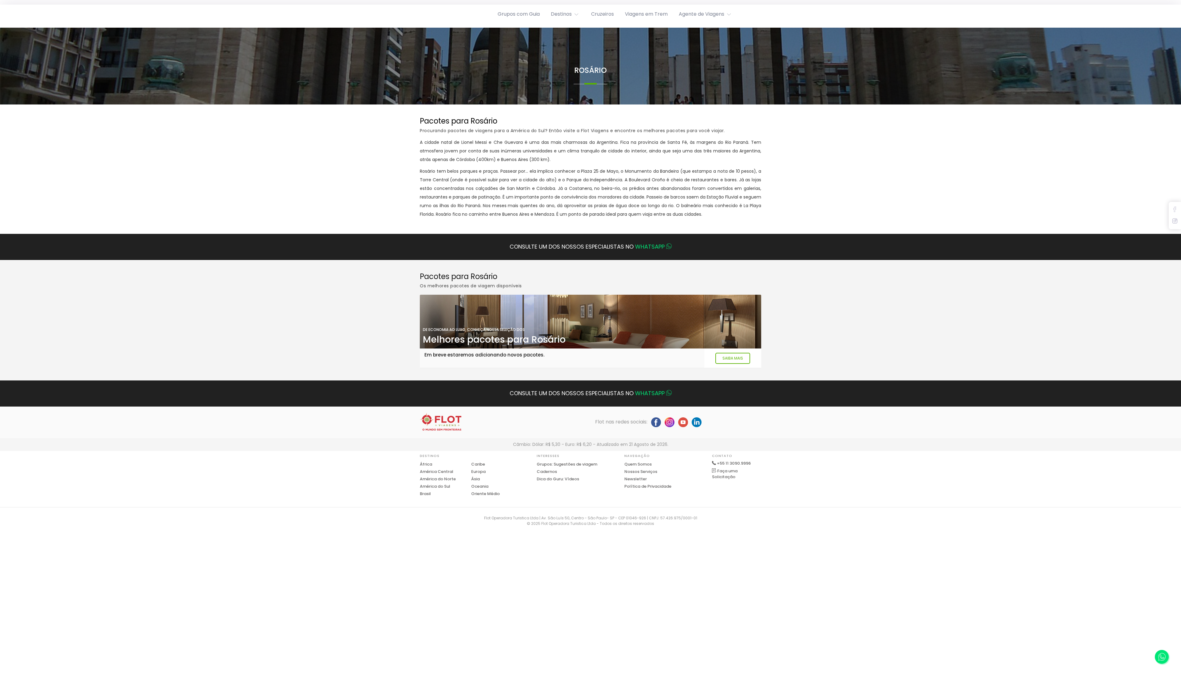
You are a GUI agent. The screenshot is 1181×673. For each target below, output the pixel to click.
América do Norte (438, 479)
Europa (478, 471)
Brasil (425, 494)
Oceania (479, 486)
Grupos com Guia (519, 14)
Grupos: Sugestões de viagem (567, 464)
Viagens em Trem (646, 14)
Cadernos (547, 471)
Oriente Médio (485, 494)
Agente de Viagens (701, 14)
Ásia (475, 479)
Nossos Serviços (640, 471)
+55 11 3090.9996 (734, 463)
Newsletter (635, 479)
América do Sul (435, 486)
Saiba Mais (732, 358)
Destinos (561, 14)
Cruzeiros (602, 14)
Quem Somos (638, 464)
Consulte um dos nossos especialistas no (587, 246)
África (426, 464)
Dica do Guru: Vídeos (558, 479)
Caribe (478, 464)
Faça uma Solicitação (725, 474)
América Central (436, 471)
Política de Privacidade (647, 486)
